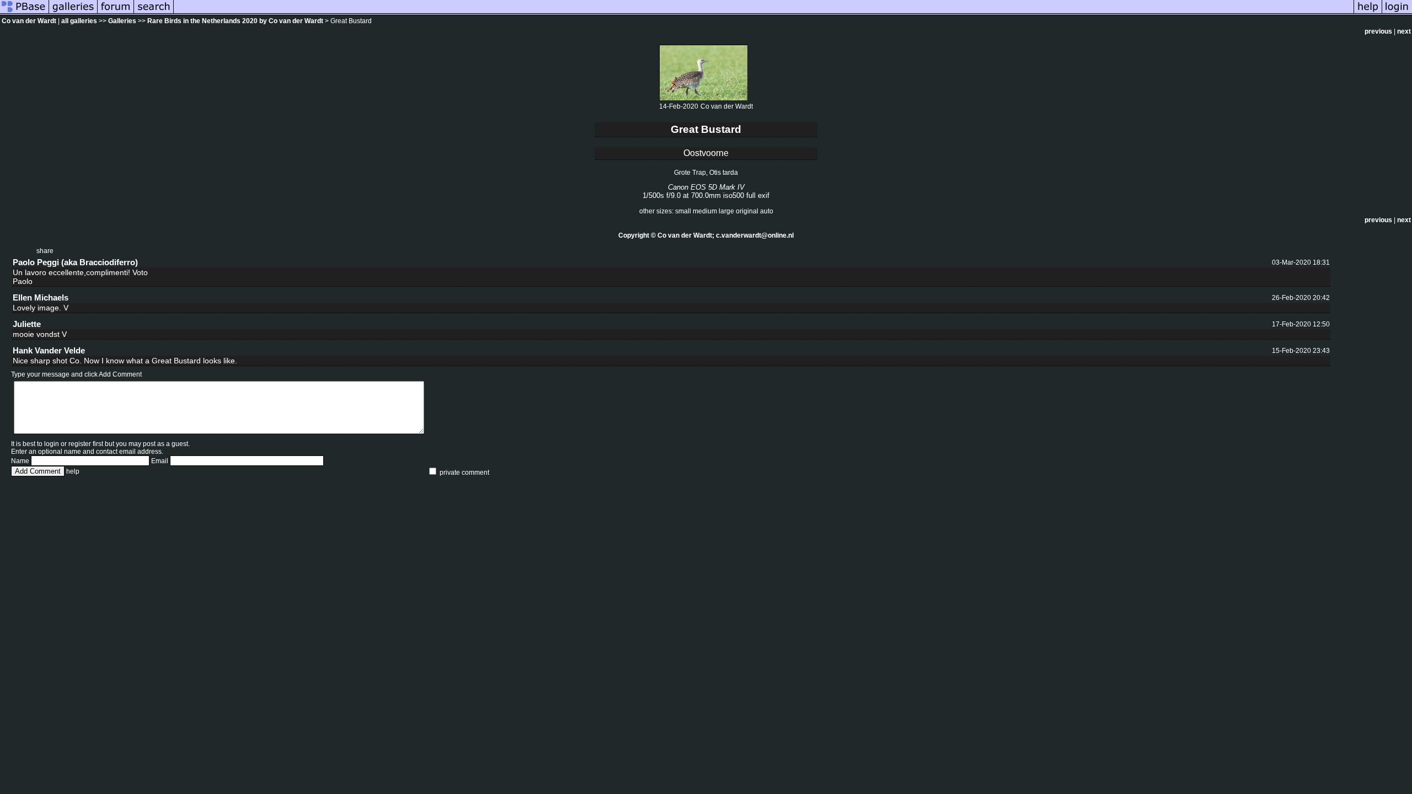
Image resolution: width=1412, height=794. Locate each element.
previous (1378, 31)
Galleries (122, 21)
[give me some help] (1368, 13)
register (79, 444)
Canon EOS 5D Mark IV (706, 187)
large (726, 211)
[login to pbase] (1397, 13)
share (45, 251)
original (747, 211)
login (51, 444)
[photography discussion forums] (116, 13)
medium (705, 211)
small (683, 211)
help (72, 471)
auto (766, 211)
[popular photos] (764, 13)
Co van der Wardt (29, 21)
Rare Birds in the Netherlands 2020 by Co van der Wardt (235, 21)
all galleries (79, 21)
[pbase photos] (24, 13)
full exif (757, 195)
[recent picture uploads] (73, 13)
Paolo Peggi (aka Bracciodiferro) (75, 262)
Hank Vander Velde (49, 350)
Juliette (27, 324)
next (1404, 31)
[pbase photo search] (154, 13)
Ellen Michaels (40, 297)
